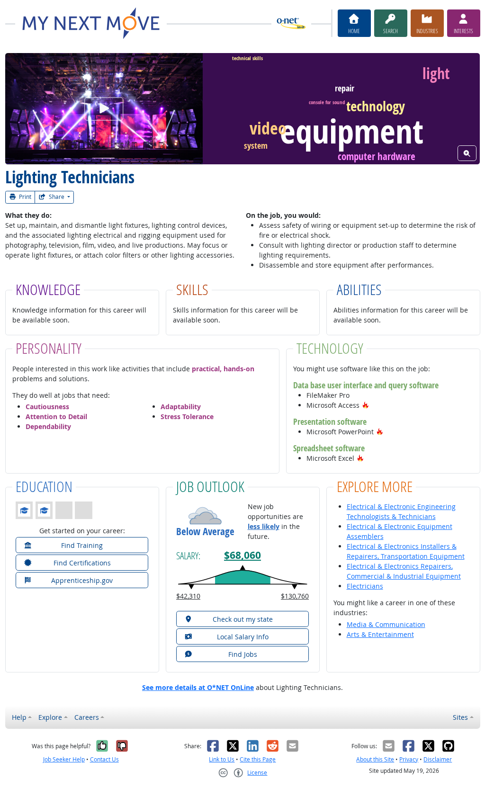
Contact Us (104, 759)
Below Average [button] (205, 531)
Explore (50, 717)
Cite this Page (258, 759)
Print (24, 197)
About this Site (375, 759)
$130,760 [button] (295, 595)
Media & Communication (386, 624)
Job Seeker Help (64, 759)
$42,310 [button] (188, 595)
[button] (365, 405)
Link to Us (221, 759)
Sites (460, 717)
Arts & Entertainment (380, 634)
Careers (86, 717)
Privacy (408, 759)
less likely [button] (263, 526)
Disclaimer (437, 759)
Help (19, 717)
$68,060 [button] (242, 555)
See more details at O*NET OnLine (198, 687)
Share (56, 197)
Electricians (365, 586)
